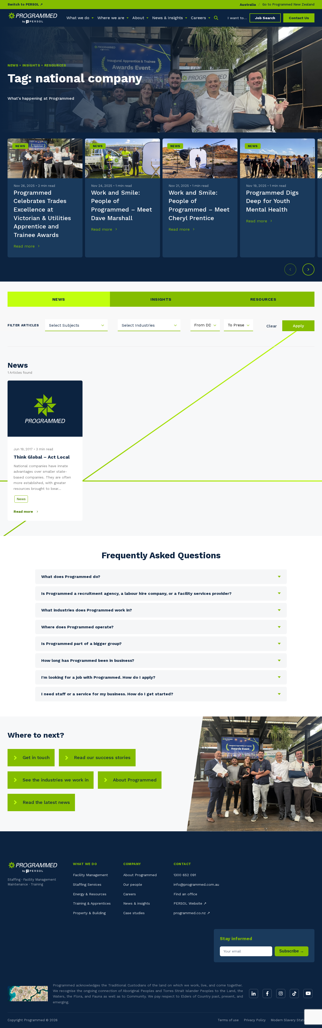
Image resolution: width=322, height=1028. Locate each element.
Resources (263, 299)
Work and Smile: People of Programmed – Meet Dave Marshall (121, 205)
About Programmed (134, 779)
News (20, 146)
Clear (271, 326)
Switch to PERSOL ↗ (25, 4)
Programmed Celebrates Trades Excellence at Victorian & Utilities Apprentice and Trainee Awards (42, 213)
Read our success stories (102, 757)
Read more (25, 246)
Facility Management (90, 875)
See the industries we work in (56, 779)
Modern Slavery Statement (292, 1020)
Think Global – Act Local (42, 457)
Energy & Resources (89, 894)
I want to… (237, 18)
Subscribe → (291, 951)
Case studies (134, 913)
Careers (129, 894)
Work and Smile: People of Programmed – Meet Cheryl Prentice (199, 205)
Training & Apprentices (92, 903)
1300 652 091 (185, 875)
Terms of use (228, 1020)
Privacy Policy (255, 1020)
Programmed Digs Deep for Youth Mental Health (272, 201)
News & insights (136, 903)
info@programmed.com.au (196, 884)
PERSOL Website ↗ (190, 903)
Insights (161, 299)
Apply (298, 325)
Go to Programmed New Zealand (288, 4)
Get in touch (36, 757)
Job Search (265, 18)
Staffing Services (87, 884)
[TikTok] (294, 993)
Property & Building (89, 913)
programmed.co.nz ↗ (192, 913)
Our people (132, 884)
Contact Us (299, 18)
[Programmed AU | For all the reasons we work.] (33, 18)
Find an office (185, 894)
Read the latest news (46, 802)
